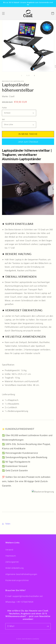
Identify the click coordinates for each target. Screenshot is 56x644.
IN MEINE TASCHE (28, 134)
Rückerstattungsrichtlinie (17, 580)
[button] (3, 13)
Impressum (10, 556)
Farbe (4, 108)
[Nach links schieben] (22, 75)
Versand (9, 550)
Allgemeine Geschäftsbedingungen (21, 574)
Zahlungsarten (12, 562)
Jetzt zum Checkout (28, 142)
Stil (3, 119)
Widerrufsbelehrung (14, 568)
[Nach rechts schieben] (34, 75)
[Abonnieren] (48, 626)
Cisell (23, 639)
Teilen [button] (7, 524)
